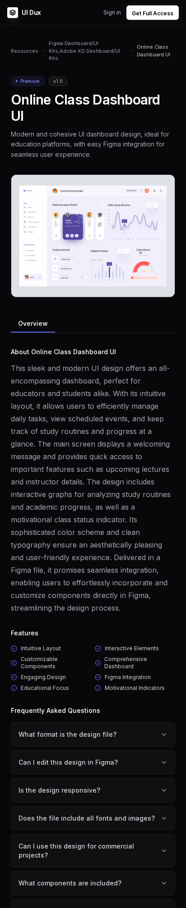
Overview (33, 323)
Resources (24, 51)
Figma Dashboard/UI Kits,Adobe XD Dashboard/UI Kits (84, 50)
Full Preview (146, 286)
